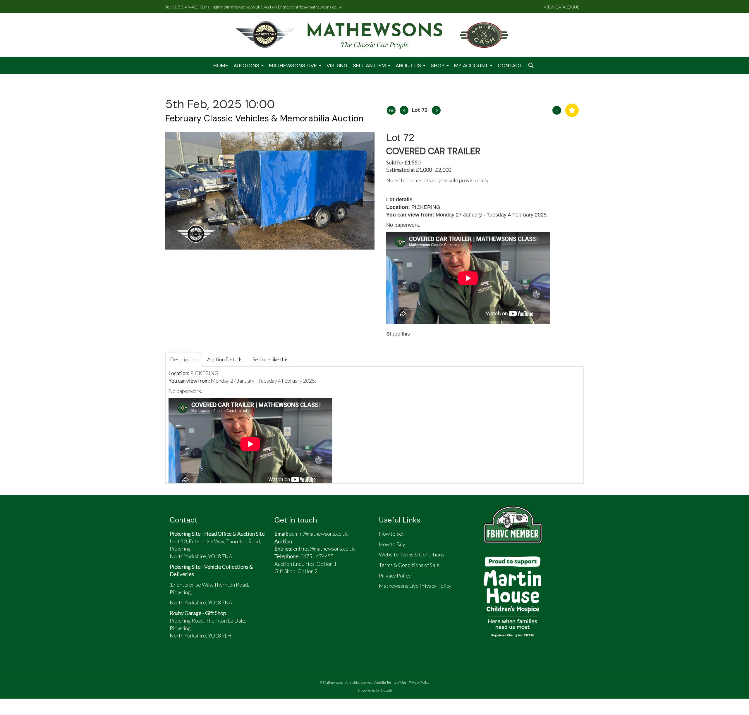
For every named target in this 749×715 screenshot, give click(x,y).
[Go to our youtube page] (309, 595)
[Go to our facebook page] (281, 595)
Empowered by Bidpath (375, 690)
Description (183, 359)
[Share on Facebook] (419, 334)
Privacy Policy (419, 682)
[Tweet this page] (432, 334)
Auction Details (225, 359)
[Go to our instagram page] (444, 334)
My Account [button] (471, 65)
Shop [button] (438, 65)
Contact (510, 65)
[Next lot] (436, 110)
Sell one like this (270, 359)
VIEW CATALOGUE (561, 6)
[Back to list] (391, 110)
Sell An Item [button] (370, 65)
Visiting (337, 65)
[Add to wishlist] (572, 110)
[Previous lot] (404, 110)
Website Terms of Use (390, 682)
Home (220, 65)
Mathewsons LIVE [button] (293, 65)
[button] (531, 65)
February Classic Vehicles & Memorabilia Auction (264, 118)
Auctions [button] (247, 65)
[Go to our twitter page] (295, 595)
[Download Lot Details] (557, 110)
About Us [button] (409, 65)
